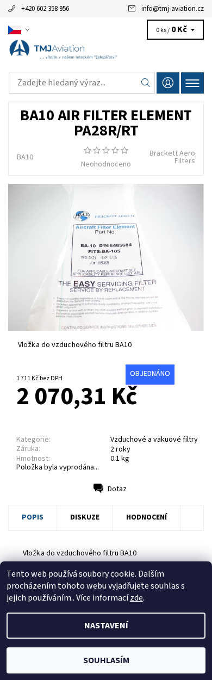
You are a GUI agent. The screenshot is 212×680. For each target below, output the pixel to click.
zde (136, 598)
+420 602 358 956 (45, 9)
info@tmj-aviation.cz (172, 9)
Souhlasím (106, 660)
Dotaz (117, 489)
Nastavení (106, 626)
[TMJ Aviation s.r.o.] (106, 53)
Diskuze (84, 517)
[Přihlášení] (168, 83)
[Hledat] (146, 83)
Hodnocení (146, 517)
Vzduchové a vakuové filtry (154, 439)
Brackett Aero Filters (172, 157)
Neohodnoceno (106, 164)
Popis (32, 517)
